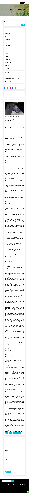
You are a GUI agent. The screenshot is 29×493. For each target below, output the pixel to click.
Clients (6, 36)
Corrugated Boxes (7, 39)
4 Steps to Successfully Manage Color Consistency (11, 76)
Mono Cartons (7, 51)
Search (23, 24)
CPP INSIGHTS (7, 42)
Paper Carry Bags (7, 57)
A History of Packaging (8, 81)
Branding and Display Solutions (9, 33)
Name (6, 450)
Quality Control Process (8, 62)
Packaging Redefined (7, 54)
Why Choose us (7, 68)
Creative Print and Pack (14, 489)
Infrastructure (7, 48)
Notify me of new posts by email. (11, 468)
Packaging (6, 53)
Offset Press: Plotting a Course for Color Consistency (12, 78)
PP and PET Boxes (7, 59)
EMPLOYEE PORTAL (7, 45)
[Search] (12, 481)
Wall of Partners (7, 65)
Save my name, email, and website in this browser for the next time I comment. (15, 464)
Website (6, 459)
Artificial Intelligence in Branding (9, 75)
